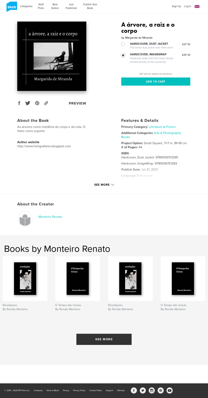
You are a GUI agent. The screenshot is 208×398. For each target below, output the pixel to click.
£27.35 (186, 44)
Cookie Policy (95, 390)
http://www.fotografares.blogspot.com (44, 146)
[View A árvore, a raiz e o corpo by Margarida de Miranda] (51, 56)
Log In (187, 6)
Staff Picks (41, 6)
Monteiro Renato (50, 217)
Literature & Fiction (162, 127)
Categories (26, 6)
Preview (77, 103)
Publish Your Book (90, 6)
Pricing (66, 390)
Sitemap (121, 390)
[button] (197, 6)
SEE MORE (104, 339)
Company (38, 390)
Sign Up (176, 6)
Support (109, 390)
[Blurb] (11, 8)
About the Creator (35, 204)
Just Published (71, 6)
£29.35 (186, 55)
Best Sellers (55, 6)
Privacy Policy (79, 390)
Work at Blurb (53, 390)
